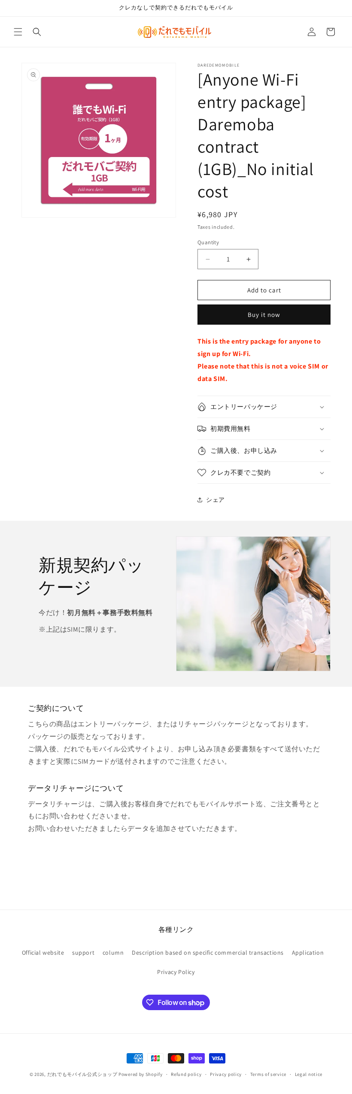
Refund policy (186, 1074)
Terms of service (268, 1074)
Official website (43, 952)
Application (308, 952)
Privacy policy (226, 1074)
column (113, 952)
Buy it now (264, 314)
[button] (18, 31)
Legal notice (308, 1074)
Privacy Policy (175, 972)
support (83, 952)
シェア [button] (215, 500)
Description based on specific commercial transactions (208, 952)
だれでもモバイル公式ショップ (82, 1074)
